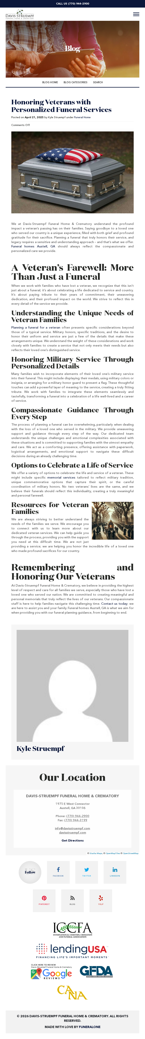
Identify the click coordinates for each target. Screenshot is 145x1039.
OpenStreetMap (130, 853)
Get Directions (73, 840)
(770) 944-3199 (75, 820)
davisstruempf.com (72, 832)
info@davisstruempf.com (72, 828)
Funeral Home (82, 117)
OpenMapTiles (113, 853)
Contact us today (114, 603)
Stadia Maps (96, 853)
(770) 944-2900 (78, 3)
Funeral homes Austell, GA (33, 246)
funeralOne (89, 1027)
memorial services (61, 477)
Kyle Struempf (40, 749)
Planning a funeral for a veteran (35, 327)
